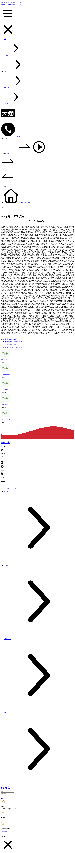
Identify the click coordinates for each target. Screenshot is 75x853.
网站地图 (18, 833)
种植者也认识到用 (5, 404)
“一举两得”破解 (5, 389)
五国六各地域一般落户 (11, 339)
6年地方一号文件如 (6, 359)
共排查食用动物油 (5, 374)
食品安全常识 (4, 186)
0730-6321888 (19, 136)
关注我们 (5, 442)
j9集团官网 (21, 202)
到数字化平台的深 (5, 419)
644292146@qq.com (5, 820)
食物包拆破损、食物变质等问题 (13, 341)
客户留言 (5, 787)
